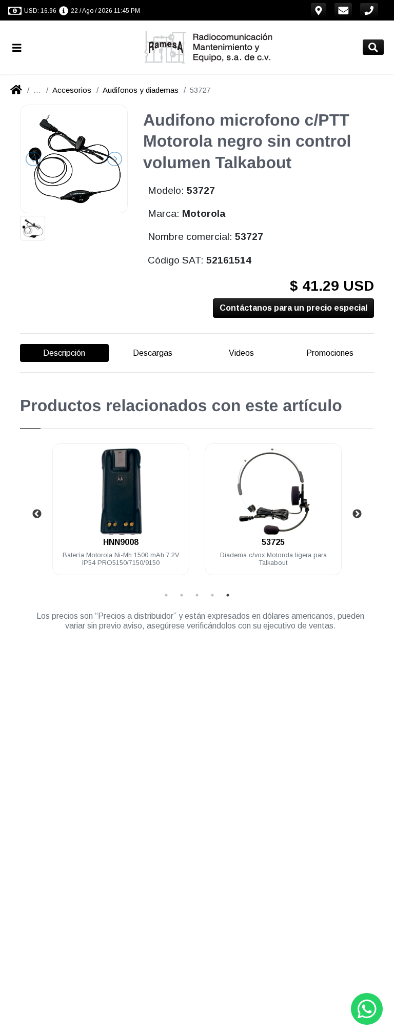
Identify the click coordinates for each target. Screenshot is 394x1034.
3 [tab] (197, 595)
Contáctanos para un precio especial (293, 307)
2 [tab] (181, 595)
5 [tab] (228, 595)
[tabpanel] (121, 515)
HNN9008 (121, 542)
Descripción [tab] (64, 353)
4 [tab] (212, 595)
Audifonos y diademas (141, 90)
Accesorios (71, 90)
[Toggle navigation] (21, 47)
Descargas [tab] (152, 353)
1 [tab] (166, 595)
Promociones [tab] (329, 353)
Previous (37, 514)
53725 (273, 542)
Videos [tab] (241, 353)
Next (357, 514)
